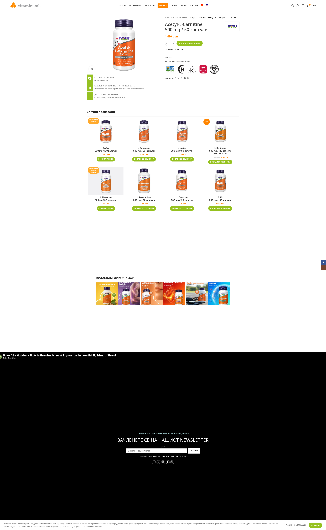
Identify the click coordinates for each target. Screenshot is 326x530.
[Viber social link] (188, 78)
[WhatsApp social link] (181, 78)
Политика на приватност (174, 456)
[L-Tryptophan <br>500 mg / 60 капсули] (144, 181)
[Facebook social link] (175, 78)
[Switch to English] (207, 5)
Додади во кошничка (189, 43)
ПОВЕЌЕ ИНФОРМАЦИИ (296, 525)
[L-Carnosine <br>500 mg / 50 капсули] (144, 131)
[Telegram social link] (185, 78)
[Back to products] (234, 17)
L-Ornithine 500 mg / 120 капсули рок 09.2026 (220, 151)
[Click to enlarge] (92, 69)
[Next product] (237, 17)
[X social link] (178, 78)
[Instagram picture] (107, 293)
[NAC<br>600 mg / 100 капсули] (220, 181)
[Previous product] (231, 17)
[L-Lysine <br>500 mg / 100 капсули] (182, 131)
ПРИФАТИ (315, 525)
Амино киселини (180, 17)
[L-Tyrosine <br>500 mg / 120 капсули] (182, 181)
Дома (167, 17)
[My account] (297, 5)
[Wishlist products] (303, 5)
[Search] (292, 5)
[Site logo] (25, 4)
